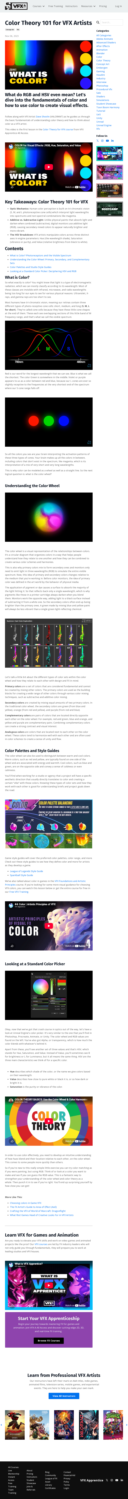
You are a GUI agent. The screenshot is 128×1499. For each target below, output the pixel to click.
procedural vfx (104, 89)
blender (100, 53)
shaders (100, 96)
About (29, 1470)
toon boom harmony (108, 107)
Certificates (50, 1488)
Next (127, 1425)
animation (102, 49)
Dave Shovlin (43, 116)
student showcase (106, 103)
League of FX (51, 1478)
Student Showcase (31, 1482)
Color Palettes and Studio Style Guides (30, 267)
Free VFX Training (18, 891)
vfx (18, 29)
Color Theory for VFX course (58, 129)
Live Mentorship (13, 1472)
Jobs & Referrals (31, 1488)
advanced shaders (106, 42)
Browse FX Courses (49, 1340)
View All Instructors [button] (64, 1395)
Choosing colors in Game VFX (25, 1202)
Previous (1, 1425)
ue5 (98, 114)
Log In (118, 6)
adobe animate (104, 38)
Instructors (71, 6)
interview (101, 82)
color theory (103, 60)
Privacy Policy (67, 1480)
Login (66, 1488)
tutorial (100, 110)
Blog (47, 1472)
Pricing (103, 6)
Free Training (55, 6)
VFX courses (41, 1244)
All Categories (103, 35)
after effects (103, 46)
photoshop (102, 85)
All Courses (13, 1467)
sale (98, 92)
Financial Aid (69, 1475)
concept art (10, 29)
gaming (100, 71)
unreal (100, 121)
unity (99, 118)
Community (50, 1475)
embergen (102, 67)
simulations (102, 100)
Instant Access (11, 1479)
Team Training (12, 1491)
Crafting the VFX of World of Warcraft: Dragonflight (38, 1210)
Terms (67, 1485)
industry (100, 78)
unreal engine (104, 125)
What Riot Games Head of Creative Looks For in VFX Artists (42, 1215)
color (99, 56)
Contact (67, 1472)
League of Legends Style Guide (26, 871)
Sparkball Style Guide (21, 875)
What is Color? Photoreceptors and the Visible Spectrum (40, 255)
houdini (100, 74)
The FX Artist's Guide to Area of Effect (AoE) (33, 1206)
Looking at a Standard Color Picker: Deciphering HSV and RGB (43, 271)
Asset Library (48, 1483)
